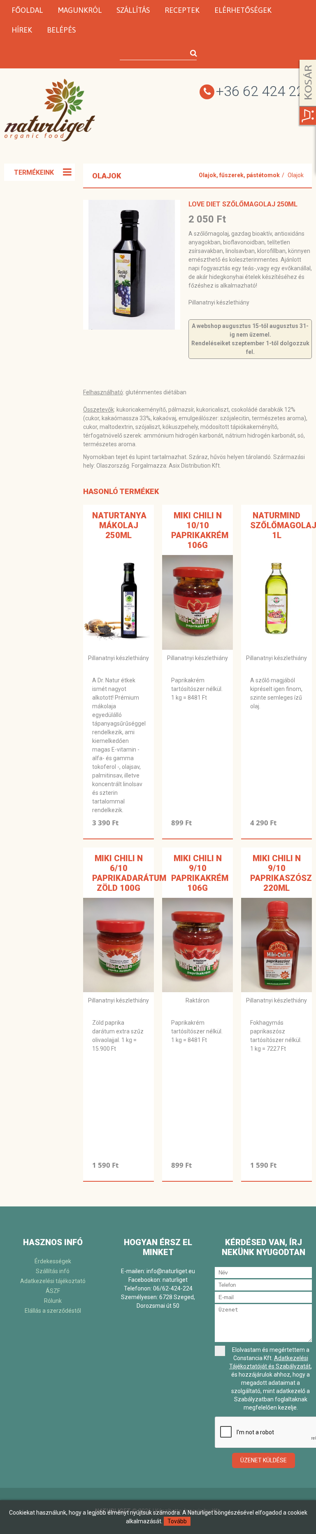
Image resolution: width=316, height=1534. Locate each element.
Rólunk (53, 1300)
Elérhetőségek (243, 10)
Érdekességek (53, 1261)
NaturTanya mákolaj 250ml (119, 525)
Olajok (296, 175)
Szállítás (133, 10)
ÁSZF (53, 1291)
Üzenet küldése (263, 1460)
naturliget (175, 1279)
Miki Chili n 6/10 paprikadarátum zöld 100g (129, 873)
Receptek (182, 10)
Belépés (61, 30)
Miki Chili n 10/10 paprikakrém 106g (199, 530)
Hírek (22, 30)
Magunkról (80, 10)
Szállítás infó (53, 1271)
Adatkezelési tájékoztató (53, 1281)
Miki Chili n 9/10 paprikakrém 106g (199, 873)
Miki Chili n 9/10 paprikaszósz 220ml (281, 873)
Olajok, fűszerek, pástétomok (239, 175)
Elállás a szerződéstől (53, 1310)
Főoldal (27, 10)
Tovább (177, 1521)
